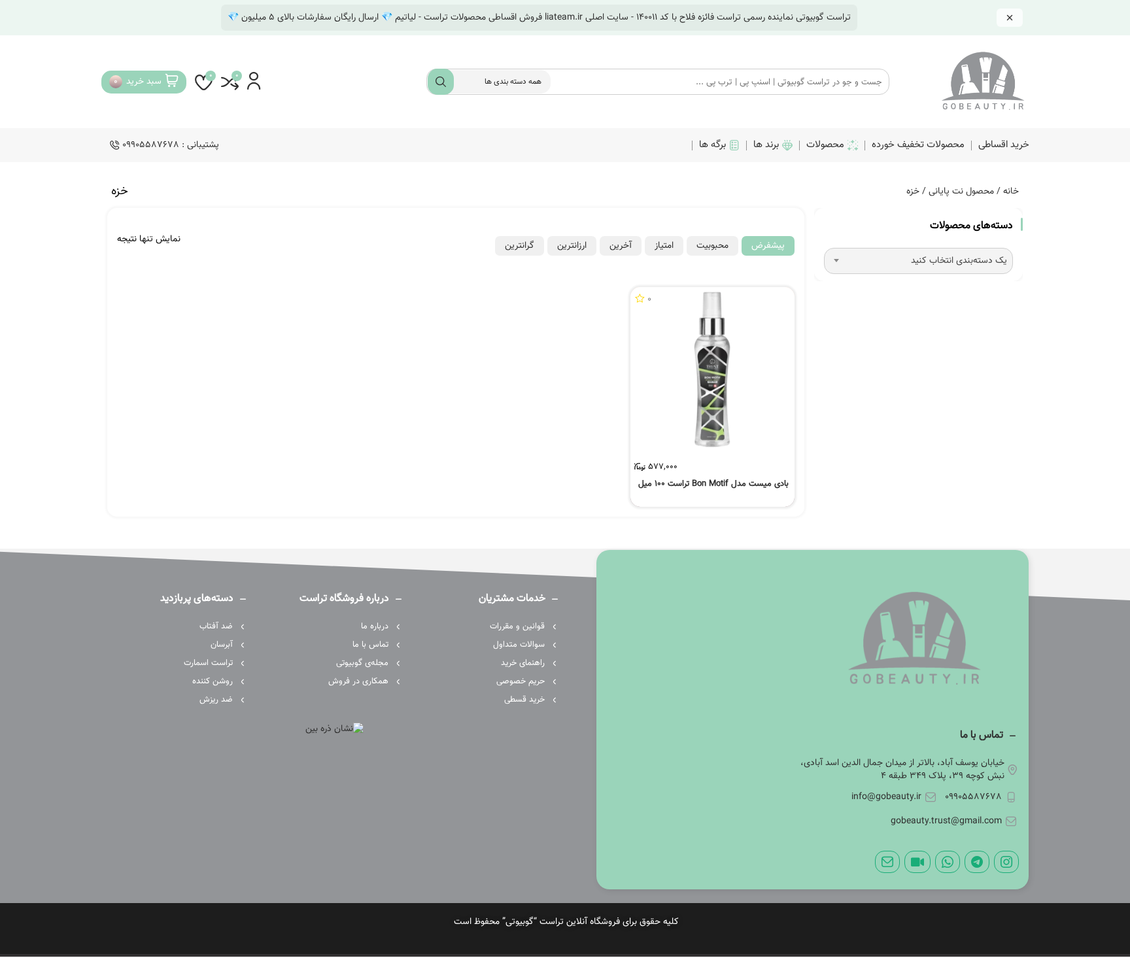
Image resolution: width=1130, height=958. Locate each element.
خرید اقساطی (1003, 144)
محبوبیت (712, 246)
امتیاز (664, 246)
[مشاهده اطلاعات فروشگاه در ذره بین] (334, 729)
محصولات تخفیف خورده (918, 144)
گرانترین (519, 246)
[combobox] (918, 261)
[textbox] (918, 260)
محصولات (825, 144)
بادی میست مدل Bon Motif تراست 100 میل (713, 483)
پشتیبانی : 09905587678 (170, 145)
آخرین (620, 246)
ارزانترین (572, 246)
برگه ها (712, 144)
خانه (1011, 191)
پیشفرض (768, 246)
